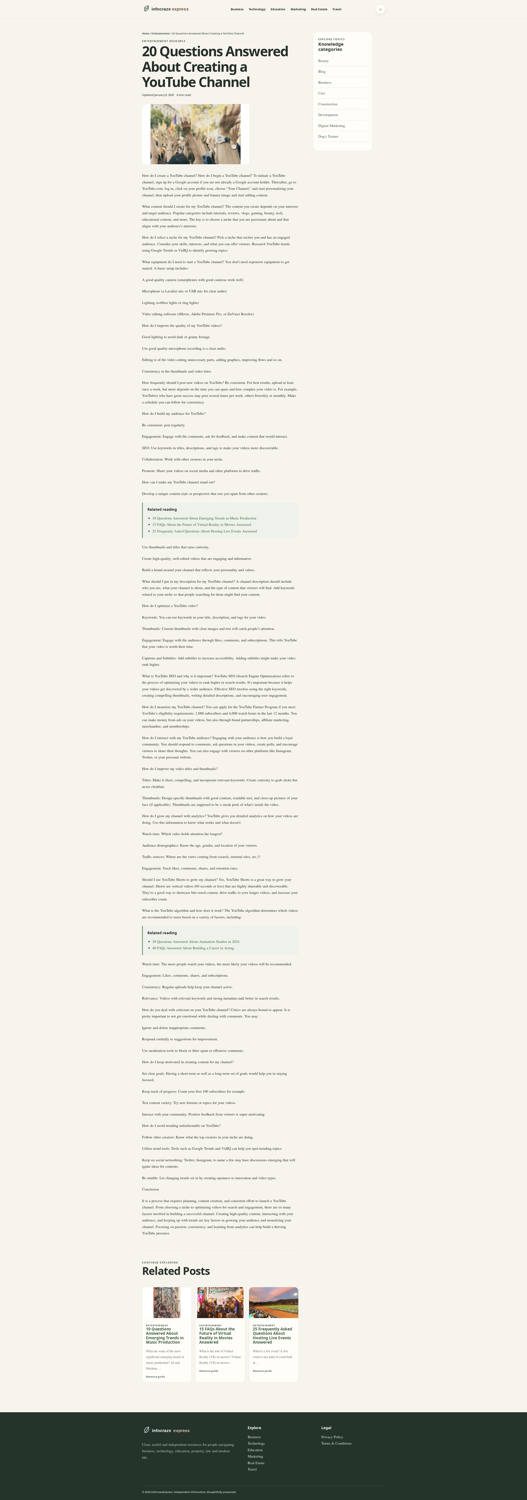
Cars (321, 92)
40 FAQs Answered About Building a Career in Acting (193, 947)
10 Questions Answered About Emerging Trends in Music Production (204, 518)
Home (145, 33)
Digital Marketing (331, 125)
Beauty (323, 60)
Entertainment (161, 33)
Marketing (298, 9)
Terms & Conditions (336, 1443)
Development (328, 114)
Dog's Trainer (328, 136)
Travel (336, 9)
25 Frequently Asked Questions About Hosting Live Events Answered (204, 531)
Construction (327, 103)
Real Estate (319, 9)
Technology (257, 9)
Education (278, 9)
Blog (321, 71)
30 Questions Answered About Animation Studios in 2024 (195, 941)
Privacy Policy (332, 1436)
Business (237, 9)
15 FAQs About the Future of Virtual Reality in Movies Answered (201, 524)
